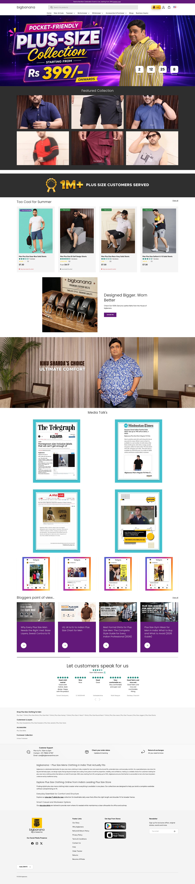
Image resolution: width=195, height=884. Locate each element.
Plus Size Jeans (115, 715)
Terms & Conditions (79, 839)
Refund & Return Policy (80, 831)
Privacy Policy (77, 835)
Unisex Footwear (22, 738)
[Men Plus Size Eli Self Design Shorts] (77, 231)
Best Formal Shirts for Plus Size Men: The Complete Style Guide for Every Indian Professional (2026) (117, 632)
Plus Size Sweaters (37, 723)
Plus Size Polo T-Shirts (47, 715)
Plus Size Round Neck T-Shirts (99, 715)
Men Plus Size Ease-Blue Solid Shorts (32, 256)
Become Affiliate (78, 859)
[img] (97, 670)
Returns (75, 855)
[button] (169, 7)
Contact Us (76, 843)
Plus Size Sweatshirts (23, 723)
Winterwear (96, 13)
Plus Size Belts (21, 731)
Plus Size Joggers (139, 715)
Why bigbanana (77, 827)
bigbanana (24, 876)
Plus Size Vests (61, 723)
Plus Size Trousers (126, 715)
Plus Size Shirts (34, 715)
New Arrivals (59, 13)
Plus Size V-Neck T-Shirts (80, 715)
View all (175, 201)
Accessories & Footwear (115, 13)
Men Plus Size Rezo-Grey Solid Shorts (115, 256)
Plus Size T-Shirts (22, 715)
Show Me (110, 315)
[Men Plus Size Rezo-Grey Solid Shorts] (118, 231)
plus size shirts (45, 805)
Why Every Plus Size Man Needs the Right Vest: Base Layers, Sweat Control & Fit (36, 630)
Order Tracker (77, 851)
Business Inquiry (142, 13)
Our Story (75, 823)
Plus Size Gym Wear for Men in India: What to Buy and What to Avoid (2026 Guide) (158, 632)
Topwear (69, 13)
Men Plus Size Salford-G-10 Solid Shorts (157, 256)
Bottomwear (82, 13)
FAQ (74, 847)
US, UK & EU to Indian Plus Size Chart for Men (76, 629)
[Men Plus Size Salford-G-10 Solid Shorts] (159, 231)
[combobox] (93, 7)
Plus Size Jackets (49, 723)
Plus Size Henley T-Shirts (63, 715)
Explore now (117, 2)
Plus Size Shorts (151, 715)
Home (49, 13)
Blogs (131, 13)
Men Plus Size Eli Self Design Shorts (73, 256)
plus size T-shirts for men (54, 797)
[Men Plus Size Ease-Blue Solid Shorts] (36, 231)
